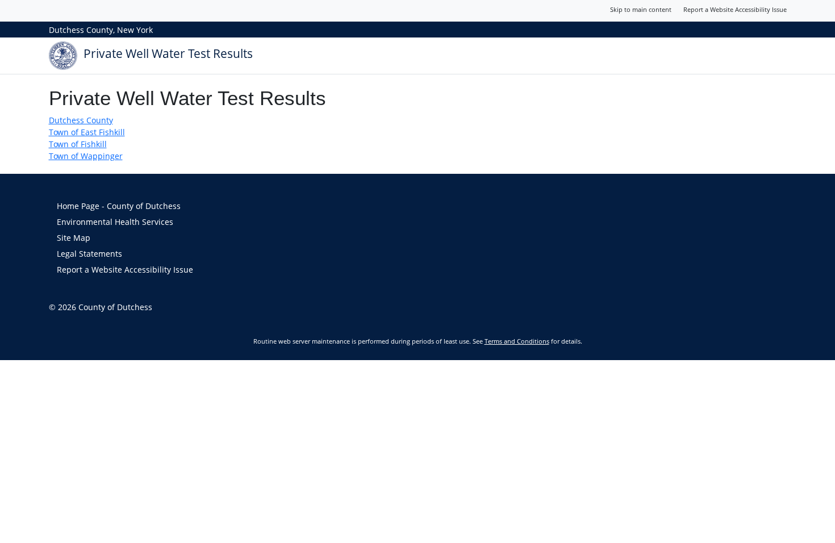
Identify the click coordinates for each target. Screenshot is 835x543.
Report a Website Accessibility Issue (735, 9)
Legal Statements (89, 253)
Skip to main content (640, 9)
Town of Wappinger (86, 156)
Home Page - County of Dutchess (119, 206)
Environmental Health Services (115, 221)
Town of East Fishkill (87, 132)
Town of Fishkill (78, 144)
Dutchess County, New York (101, 29)
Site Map (73, 237)
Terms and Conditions (517, 341)
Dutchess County (81, 120)
